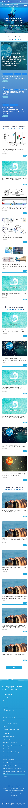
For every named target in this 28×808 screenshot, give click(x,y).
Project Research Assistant (8, 73)
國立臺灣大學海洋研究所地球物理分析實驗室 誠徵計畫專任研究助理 (13, 77)
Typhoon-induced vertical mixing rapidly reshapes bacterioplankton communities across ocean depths (14, 208)
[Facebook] (12, 798)
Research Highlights (14, 104)
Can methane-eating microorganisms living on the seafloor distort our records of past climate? (13, 110)
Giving (10, 2)
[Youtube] (15, 798)
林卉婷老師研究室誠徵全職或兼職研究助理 (13, 93)
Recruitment (24, 73)
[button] (26, 2)
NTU (3, 2)
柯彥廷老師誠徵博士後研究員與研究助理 (13, 654)
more (5, 81)
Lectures (12, 53)
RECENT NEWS (18, 53)
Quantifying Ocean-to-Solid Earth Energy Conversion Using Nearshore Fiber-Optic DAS (13, 266)
